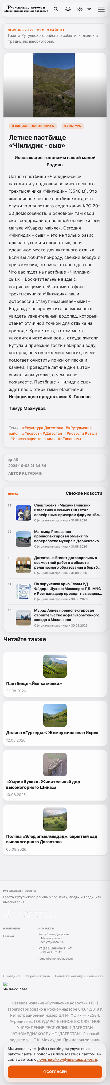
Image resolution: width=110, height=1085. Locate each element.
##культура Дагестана (42, 428)
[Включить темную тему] (68, 9)
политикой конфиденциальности (67, 1059)
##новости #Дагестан (42, 433)
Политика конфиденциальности (79, 976)
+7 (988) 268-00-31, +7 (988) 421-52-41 (55, 950)
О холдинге (12, 976)
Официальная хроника (33, 126)
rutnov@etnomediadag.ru (55, 958)
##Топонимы (69, 439)
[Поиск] (56, 9)
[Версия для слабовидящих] (79, 9)
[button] (101, 9)
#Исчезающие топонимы (33, 439)
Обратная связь (38, 976)
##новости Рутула (80, 433)
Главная (8, 936)
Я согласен (55, 1072)
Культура (72, 126)
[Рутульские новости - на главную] (26, 9)
